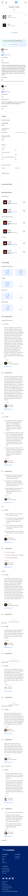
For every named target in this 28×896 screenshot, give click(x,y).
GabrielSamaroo (11, 538)
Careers (3, 859)
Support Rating (5, 302)
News (3, 861)
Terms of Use (5, 881)
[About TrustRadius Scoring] (2, 55)
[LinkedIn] (13, 878)
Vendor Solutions (5, 868)
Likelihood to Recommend (7, 266)
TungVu (9, 498)
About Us (4, 856)
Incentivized (7, 402)
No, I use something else (13, 44)
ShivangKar (10, 362)
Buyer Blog (17, 858)
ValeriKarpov (10, 729)
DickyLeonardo (10, 832)
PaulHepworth (10, 798)
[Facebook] (6, 878)
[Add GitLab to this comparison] (24, 202)
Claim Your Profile (6, 870)
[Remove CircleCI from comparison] (25, 15)
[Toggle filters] (2, 2)
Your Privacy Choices (6, 886)
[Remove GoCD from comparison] (25, 23)
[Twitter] (10, 878)
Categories (17, 856)
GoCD (9, 24)
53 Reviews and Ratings (12, 17)
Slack (19, 584)
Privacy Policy (5, 884)
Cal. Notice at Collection (7, 887)
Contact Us (4, 862)
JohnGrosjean (10, 643)
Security (3, 883)
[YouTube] (3, 878)
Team (3, 858)
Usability (3, 278)
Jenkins (16, 376)
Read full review (7, 366)
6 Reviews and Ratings (11, 25)
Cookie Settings (5, 889)
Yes (5, 44)
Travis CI (18, 713)
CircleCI (9, 16)
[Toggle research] (6, 2)
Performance (4, 290)
